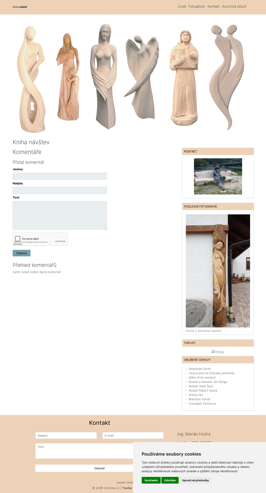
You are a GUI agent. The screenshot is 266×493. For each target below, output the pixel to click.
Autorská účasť (234, 6)
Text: (16, 197)
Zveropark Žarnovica (202, 403)
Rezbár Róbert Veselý (203, 390)
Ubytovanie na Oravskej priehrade (211, 373)
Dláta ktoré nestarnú (202, 377)
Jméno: (18, 169)
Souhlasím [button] (151, 480)
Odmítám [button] (170, 480)
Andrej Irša (196, 395)
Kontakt (214, 6)
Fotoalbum (196, 6)
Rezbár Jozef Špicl (201, 386)
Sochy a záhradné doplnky (203, 331)
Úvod (182, 6)
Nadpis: (18, 183)
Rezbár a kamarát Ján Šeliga (208, 382)
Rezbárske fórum (200, 369)
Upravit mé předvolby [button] (195, 480)
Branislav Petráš (199, 399)
